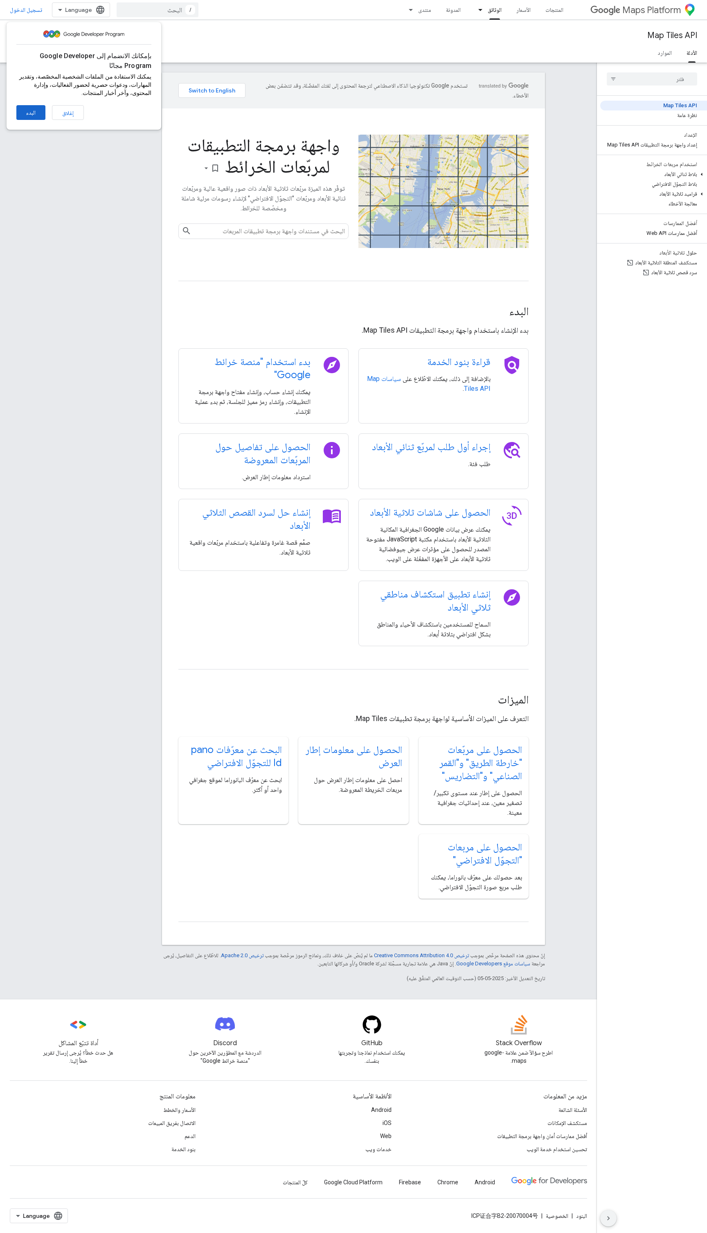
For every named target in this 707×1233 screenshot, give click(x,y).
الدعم (190, 1136)
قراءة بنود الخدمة (459, 362)
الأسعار (523, 10)
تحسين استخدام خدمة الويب (557, 1149)
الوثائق (495, 10)
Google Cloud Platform (353, 1182)
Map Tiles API (672, 35)
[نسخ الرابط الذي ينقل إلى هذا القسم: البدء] (498, 312)
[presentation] (353, 311)
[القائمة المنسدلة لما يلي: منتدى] (408, 10)
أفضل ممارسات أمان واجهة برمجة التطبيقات (542, 1136)
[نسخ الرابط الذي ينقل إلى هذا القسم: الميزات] (487, 701)
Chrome (447, 1182)
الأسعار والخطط (179, 1110)
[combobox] (157, 9)
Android (381, 1110)
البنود (581, 1216)
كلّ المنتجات (295, 1182)
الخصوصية (557, 1216)
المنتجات (554, 10)
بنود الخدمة (183, 1149)
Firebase (410, 1182)
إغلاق (68, 113)
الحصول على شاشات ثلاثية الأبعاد (430, 512)
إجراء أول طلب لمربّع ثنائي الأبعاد (431, 447)
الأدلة (692, 52)
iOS (387, 1123)
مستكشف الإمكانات (567, 1123)
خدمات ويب (378, 1149)
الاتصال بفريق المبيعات (172, 1123)
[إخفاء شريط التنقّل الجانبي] (608, 1218)
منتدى (424, 10)
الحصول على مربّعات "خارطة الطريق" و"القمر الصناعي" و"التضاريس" (480, 763)
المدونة (453, 10)
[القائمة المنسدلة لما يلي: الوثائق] (478, 10)
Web (386, 1136)
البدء (31, 112)
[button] (653, 174)
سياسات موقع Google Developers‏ (493, 963)
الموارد (664, 52)
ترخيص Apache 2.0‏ (242, 955)
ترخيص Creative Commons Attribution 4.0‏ (421, 955)
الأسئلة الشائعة (572, 1110)
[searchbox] (652, 79)
